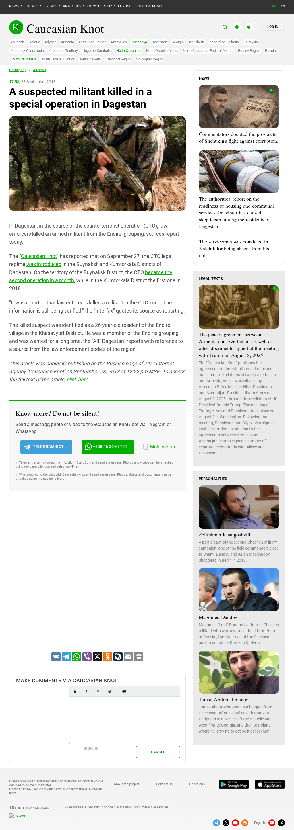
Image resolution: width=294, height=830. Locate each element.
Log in (272, 27)
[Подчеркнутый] (98, 691)
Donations (197, 784)
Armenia (67, 42)
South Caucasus (23, 59)
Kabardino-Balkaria (224, 42)
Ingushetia (196, 42)
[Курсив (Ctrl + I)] (86, 691)
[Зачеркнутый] (109, 691)
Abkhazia (17, 42)
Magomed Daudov (218, 617)
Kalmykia (250, 42)
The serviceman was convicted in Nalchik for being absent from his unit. (234, 248)
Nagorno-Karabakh (97, 50)
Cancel (158, 752)
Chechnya (139, 42)
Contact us (164, 784)
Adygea (50, 42)
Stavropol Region (118, 59)
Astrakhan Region (92, 42)
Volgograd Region (149, 59)
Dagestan (159, 42)
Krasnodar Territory (63, 50)
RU (274, 6)
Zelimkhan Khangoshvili (224, 534)
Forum (124, 6)
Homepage (17, 70)
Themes (31, 6)
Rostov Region (249, 50)
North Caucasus (129, 50)
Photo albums (148, 6)
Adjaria (34, 42)
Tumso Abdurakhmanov (223, 699)
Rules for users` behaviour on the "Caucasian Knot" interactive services (116, 807)
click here (77, 379)
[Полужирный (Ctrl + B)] (75, 691)
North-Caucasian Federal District (208, 50)
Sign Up (91, 748)
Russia (270, 50)
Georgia (177, 42)
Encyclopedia (100, 6)
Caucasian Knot (39, 256)
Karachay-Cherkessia (27, 50)
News (14, 6)
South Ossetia (90, 59)
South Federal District (57, 59)
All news (39, 70)
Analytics (72, 6)
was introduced (43, 264)
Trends (50, 6)
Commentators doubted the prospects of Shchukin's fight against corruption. (238, 137)
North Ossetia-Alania (162, 50)
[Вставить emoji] (124, 691)
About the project (126, 784)
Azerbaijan (119, 42)
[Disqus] (97, 578)
